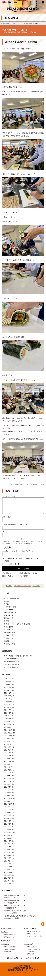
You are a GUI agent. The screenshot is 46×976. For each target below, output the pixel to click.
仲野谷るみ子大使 (10, 612)
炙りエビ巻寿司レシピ (11, 667)
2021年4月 (7, 685)
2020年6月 (7, 713)
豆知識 (6, 641)
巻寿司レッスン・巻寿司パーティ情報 (32, 484)
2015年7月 (7, 881)
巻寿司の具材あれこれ (33, 947)
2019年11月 (8, 733)
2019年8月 (7, 741)
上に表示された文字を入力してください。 (18, 551)
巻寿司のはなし (5, 944)
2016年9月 (7, 841)
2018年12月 (8, 764)
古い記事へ (9, 586)
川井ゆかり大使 (9, 618)
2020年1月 (7, 727)
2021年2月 (7, 690)
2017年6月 (7, 815)
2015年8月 (7, 878)
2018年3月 (7, 790)
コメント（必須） (9, 496)
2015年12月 (8, 867)
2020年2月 (7, 724)
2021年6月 (7, 679)
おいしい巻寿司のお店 (11, 598)
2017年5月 (7, 818)
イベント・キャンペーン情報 (34, 936)
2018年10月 (8, 770)
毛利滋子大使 (8, 629)
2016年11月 (8, 835)
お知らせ (7, 601)
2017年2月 (7, 827)
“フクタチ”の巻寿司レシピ (13, 664)
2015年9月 (7, 875)
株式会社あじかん (10, 2)
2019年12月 (8, 730)
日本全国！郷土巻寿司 (10, 949)
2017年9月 (7, 807)
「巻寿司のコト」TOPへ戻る (22, 586)
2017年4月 (7, 821)
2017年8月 (7, 810)
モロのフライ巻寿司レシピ (13, 659)
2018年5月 (7, 784)
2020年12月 (8, 696)
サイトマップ (25, 958)
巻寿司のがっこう (6, 941)
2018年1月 (7, 795)
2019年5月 (7, 750)
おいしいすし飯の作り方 (33, 949)
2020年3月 (7, 721)
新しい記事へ (36, 586)
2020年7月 (7, 710)
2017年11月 (8, 801)
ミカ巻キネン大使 (10, 607)
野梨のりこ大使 (9, 644)
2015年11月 (8, 869)
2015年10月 (8, 872)
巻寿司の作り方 (28, 944)
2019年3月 (7, 756)
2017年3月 (7, 824)
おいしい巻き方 (31, 951)
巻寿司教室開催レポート (33, 931)
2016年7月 (7, 847)
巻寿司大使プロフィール (8, 23)
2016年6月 (7, 849)
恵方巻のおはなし (8, 951)
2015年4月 (7, 884)
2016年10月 (8, 838)
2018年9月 (7, 773)
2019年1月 (7, 761)
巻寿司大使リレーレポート (32, 23)
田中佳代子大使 (9, 635)
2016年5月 (7, 852)
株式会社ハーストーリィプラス (27, 970)
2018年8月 (7, 775)
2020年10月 (8, 702)
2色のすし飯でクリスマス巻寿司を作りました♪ (20, 916)
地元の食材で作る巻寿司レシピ (15, 895)
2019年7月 (7, 744)
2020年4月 (7, 719)
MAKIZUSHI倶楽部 (23, 966)
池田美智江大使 (9, 632)
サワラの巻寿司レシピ (11, 661)
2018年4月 (7, 787)
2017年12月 (8, 798)
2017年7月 (7, 813)
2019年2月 (7, 758)
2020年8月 (7, 707)
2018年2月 (7, 793)
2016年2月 (7, 861)
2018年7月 (7, 778)
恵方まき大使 (8, 627)
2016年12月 (8, 832)
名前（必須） (7, 517)
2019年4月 (7, 753)
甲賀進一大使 (8, 638)
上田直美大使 (8, 610)
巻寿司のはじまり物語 (10, 947)
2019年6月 (7, 747)
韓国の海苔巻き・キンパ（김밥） (15, 911)
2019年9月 (7, 738)
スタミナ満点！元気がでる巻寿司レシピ (18, 656)
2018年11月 (8, 767)
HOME (32, 958)
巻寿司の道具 (30, 954)
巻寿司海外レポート (32, 933)
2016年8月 (7, 844)
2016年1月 (7, 864)
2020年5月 (7, 716)
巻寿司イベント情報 (30, 928)
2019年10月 (8, 736)
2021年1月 (7, 693)
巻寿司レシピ (8, 621)
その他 (6, 604)
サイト (4, 532)
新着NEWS (10, 958)
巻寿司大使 (4, 932)
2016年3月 (7, 858)
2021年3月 (7, 687)
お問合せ (17, 958)
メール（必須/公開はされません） (15, 524)
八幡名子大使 (8, 615)
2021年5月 (7, 682)
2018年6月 (7, 781)
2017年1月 (7, 830)
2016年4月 (7, 855)
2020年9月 (7, 704)
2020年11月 (8, 699)
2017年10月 (8, 804)
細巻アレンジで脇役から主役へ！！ (16, 906)
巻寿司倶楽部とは (6, 928)
